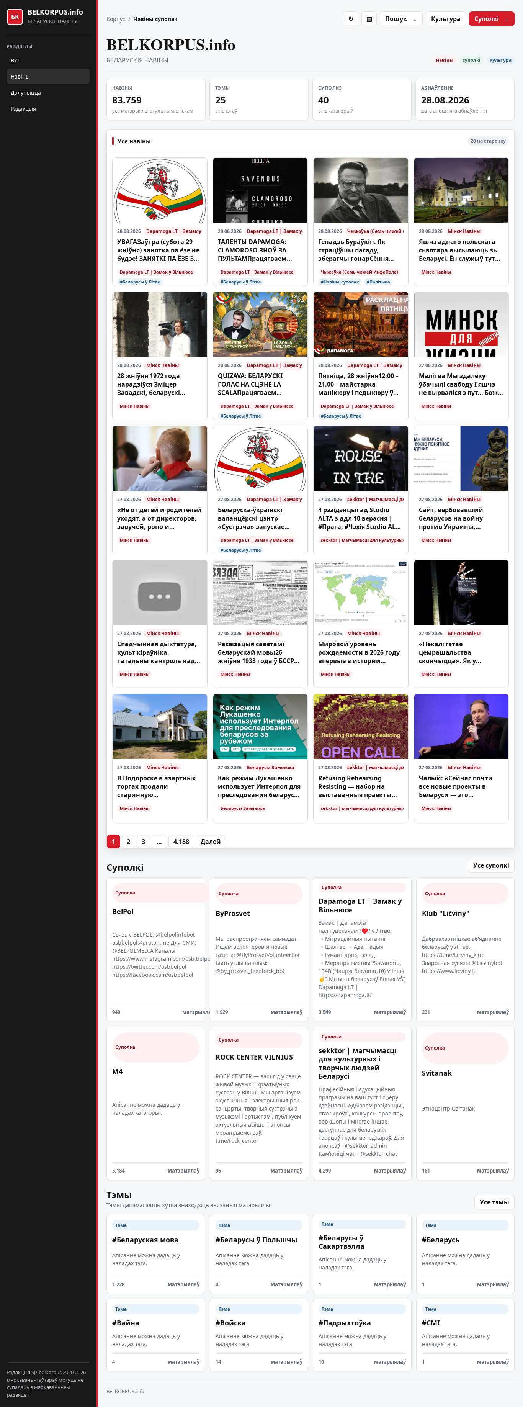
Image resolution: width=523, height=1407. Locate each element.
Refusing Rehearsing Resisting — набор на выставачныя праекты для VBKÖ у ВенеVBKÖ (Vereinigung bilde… (355, 786)
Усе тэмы (494, 1202)
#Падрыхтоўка (345, 1322)
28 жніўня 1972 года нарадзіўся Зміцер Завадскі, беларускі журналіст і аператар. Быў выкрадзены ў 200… (159, 384)
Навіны (20, 76)
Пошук (396, 19)
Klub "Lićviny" (446, 913)
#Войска (231, 1322)
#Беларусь (440, 1239)
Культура (446, 19)
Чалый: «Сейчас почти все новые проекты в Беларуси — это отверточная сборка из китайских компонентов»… (456, 786)
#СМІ (431, 1322)
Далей (211, 841)
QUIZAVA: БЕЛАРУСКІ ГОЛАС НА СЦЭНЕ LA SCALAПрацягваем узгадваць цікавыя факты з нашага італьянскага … (260, 384)
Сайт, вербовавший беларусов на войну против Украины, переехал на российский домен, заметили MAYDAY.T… (458, 518)
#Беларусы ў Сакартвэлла (341, 1242)
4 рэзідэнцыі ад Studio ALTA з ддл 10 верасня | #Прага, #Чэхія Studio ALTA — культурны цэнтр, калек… (360, 518)
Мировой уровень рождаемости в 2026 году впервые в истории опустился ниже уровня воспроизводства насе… (359, 652)
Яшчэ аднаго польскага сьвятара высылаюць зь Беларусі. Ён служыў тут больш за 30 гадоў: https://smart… (458, 250)
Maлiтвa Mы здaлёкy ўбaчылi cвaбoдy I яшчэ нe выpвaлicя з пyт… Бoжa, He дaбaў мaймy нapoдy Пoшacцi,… (461, 384)
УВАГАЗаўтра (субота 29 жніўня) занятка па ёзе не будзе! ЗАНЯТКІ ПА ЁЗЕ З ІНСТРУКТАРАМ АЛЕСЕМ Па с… (159, 250)
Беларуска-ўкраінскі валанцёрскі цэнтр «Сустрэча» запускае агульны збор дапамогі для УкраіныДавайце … (255, 518)
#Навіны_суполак (340, 282)
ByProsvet (233, 913)
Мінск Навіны (464, 231)
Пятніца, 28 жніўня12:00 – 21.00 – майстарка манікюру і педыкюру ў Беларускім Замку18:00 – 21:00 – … (358, 384)
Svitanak (437, 1073)
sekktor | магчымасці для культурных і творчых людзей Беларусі (375, 499)
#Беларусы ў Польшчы (256, 1239)
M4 (117, 1071)
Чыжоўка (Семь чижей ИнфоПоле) (375, 231)
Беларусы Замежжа (270, 767)
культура (501, 60)
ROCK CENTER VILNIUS (254, 1056)
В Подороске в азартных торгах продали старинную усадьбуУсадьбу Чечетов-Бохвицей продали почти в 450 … (158, 786)
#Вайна (125, 1322)
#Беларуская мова (145, 1239)
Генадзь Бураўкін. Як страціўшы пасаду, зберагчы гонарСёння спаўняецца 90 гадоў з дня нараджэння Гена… (360, 250)
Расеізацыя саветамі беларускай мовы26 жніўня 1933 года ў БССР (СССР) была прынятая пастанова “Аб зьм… (256, 652)
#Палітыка (378, 282)
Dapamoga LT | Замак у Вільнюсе (174, 231)
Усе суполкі (491, 865)
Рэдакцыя (23, 108)
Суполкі (486, 19)
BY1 (15, 60)
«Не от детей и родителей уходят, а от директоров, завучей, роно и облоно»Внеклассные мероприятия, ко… (159, 518)
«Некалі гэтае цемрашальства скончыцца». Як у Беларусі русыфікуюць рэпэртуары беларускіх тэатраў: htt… (455, 652)
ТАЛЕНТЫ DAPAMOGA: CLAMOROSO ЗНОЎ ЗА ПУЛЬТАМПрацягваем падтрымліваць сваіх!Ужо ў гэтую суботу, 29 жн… (260, 250)
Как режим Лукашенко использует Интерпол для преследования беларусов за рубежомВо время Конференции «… (260, 786)
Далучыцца (26, 92)
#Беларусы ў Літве (140, 282)
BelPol (122, 911)
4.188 (181, 841)
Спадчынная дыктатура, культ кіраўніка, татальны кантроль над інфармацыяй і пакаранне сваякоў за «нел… (157, 652)
